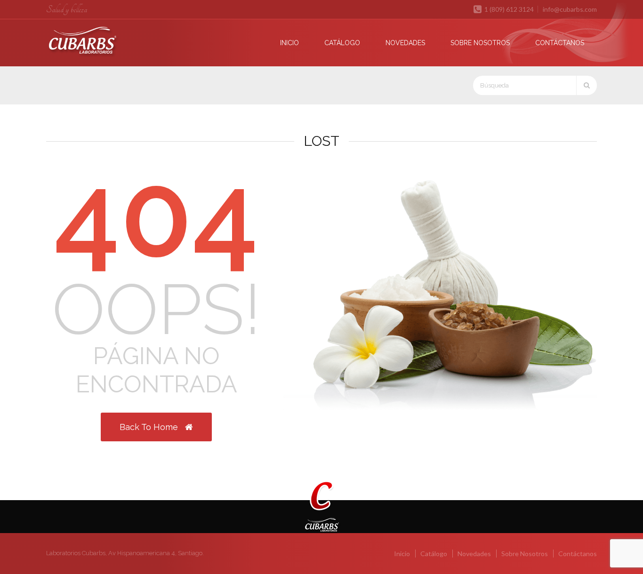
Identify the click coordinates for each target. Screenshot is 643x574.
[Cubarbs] (101, 42)
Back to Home (150, 427)
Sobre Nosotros (480, 43)
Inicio (289, 43)
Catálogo (342, 43)
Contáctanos (559, 43)
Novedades (405, 43)
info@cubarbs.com (570, 9)
